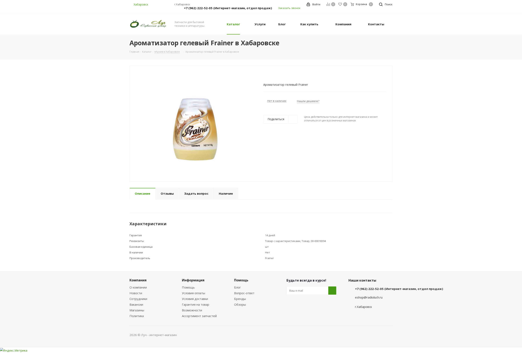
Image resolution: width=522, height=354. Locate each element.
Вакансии (136, 304)
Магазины (136, 310)
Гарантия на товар (195, 304)
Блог (237, 287)
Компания (138, 280)
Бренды (240, 299)
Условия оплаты (193, 293)
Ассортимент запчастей (199, 316)
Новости (135, 293)
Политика (136, 316)
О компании (138, 287)
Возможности (192, 310)
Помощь (188, 287)
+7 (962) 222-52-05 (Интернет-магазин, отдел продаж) (228, 8)
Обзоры (240, 304)
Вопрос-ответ (244, 293)
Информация (193, 280)
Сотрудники (138, 299)
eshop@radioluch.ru (369, 297)
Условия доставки (195, 299)
